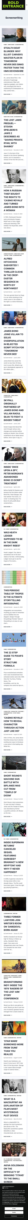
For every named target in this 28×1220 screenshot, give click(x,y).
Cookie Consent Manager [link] (7, 1186)
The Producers (8, 187)
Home (5, 44)
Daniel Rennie (8, 74)
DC (4, 529)
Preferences (14, 1216)
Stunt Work (16, 713)
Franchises (14, 975)
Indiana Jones (8, 977)
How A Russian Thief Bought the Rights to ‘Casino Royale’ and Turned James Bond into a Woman (14, 200)
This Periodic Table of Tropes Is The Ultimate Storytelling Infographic (13, 597)
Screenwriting (19, 44)
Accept (14, 1208)
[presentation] (14, 35)
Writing (6, 714)
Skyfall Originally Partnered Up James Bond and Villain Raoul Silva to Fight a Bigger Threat (14, 410)
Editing (6, 255)
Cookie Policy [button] (6, 1202)
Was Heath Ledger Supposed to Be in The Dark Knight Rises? (13, 539)
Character (7, 395)
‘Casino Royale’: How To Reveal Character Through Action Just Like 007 (14, 724)
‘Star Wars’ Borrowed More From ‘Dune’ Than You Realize (13, 1048)
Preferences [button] (14, 1204)
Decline (14, 1212)
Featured (20, 711)
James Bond (11, 44)
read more (8, 94)
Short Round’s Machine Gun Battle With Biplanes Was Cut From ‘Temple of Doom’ (13, 785)
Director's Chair (8, 116)
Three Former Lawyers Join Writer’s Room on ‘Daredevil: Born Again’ (12, 923)
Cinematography (8, 253)
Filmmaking (9, 1159)
